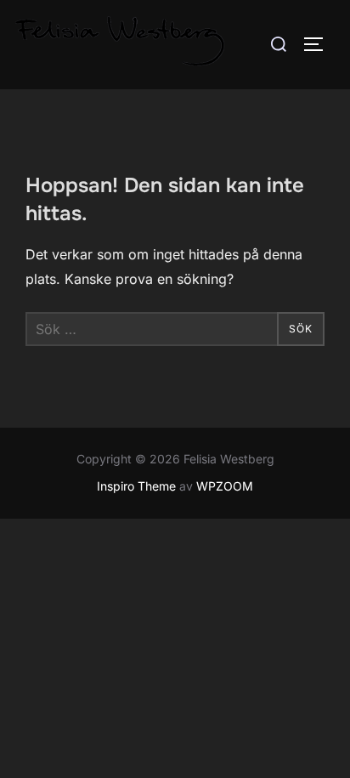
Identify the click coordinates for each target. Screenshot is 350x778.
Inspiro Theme (136, 486)
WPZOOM (224, 486)
